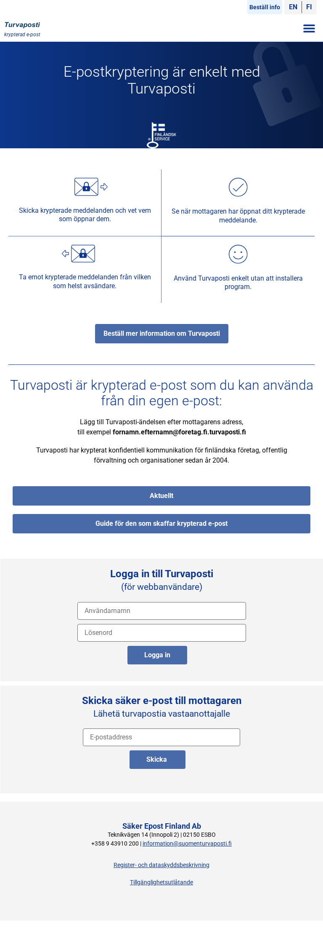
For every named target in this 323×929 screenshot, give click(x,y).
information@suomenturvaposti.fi (187, 843)
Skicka (157, 759)
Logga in (157, 655)
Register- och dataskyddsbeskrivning (161, 865)
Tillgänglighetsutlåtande (161, 882)
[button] (309, 28)
